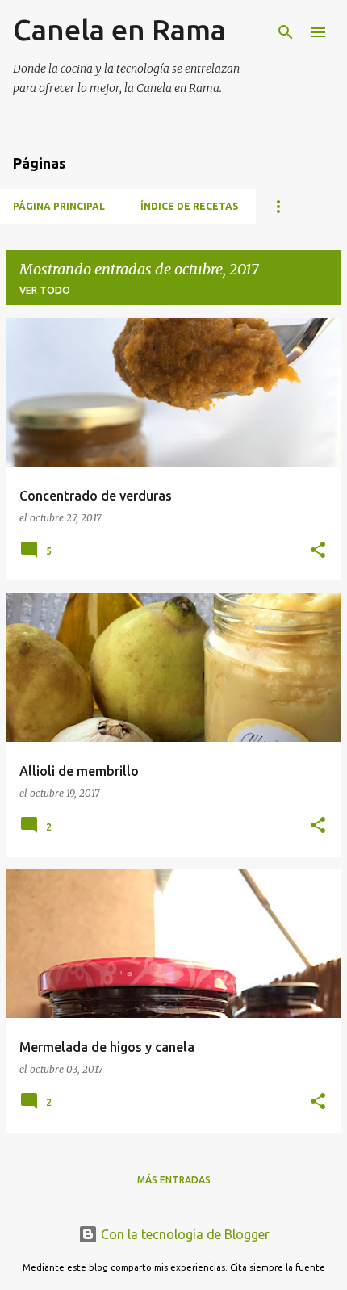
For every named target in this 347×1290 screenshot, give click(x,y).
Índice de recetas (189, 206)
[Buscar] (285, 32)
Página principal (59, 206)
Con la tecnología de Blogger (184, 1234)
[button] (318, 551)
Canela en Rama (119, 29)
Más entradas (174, 1180)
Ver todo (44, 290)
